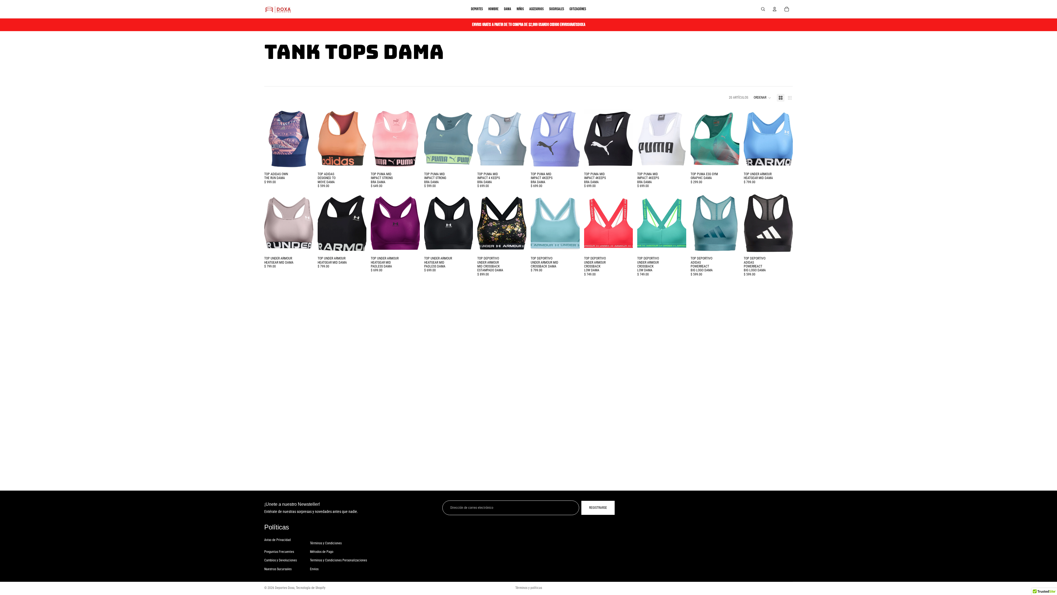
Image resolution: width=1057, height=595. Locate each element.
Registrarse (598, 508)
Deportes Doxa (285, 588)
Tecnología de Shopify (310, 588)
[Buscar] (763, 9)
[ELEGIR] (305, 161)
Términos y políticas (528, 588)
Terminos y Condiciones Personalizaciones (338, 560)
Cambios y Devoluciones (280, 560)
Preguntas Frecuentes (279, 552)
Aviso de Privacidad (277, 540)
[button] (762, 98)
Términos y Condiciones (326, 543)
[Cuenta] (775, 9)
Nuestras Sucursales (278, 569)
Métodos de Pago (321, 552)
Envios (314, 569)
